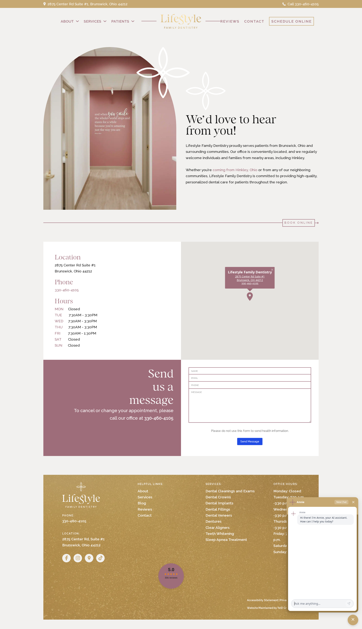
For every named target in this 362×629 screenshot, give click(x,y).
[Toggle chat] (353, 620)
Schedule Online (291, 21)
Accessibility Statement (262, 600)
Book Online (298, 222)
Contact (254, 21)
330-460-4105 (67, 290)
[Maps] (89, 558)
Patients (120, 21)
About (67, 21)
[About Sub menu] (77, 21)
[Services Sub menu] (105, 21)
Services (92, 21)
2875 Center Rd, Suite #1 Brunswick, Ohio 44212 (83, 542)
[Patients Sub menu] (133, 21)
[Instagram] (78, 558)
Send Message (249, 441)
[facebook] (66, 558)
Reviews (229, 21)
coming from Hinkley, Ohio (235, 170)
